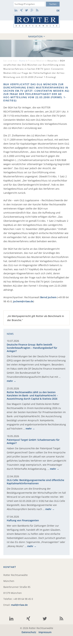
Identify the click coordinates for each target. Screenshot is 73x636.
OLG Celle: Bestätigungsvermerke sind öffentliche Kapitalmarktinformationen (35, 481)
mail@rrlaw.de (19, 604)
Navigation (35, 36)
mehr (10, 381)
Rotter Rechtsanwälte (36, 21)
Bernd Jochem (48, 297)
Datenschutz (29, 632)
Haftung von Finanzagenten (23, 520)
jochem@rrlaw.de (23, 301)
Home (22, 60)
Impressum (45, 632)
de (58, 10)
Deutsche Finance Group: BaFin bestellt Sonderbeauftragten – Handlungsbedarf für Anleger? (32, 348)
